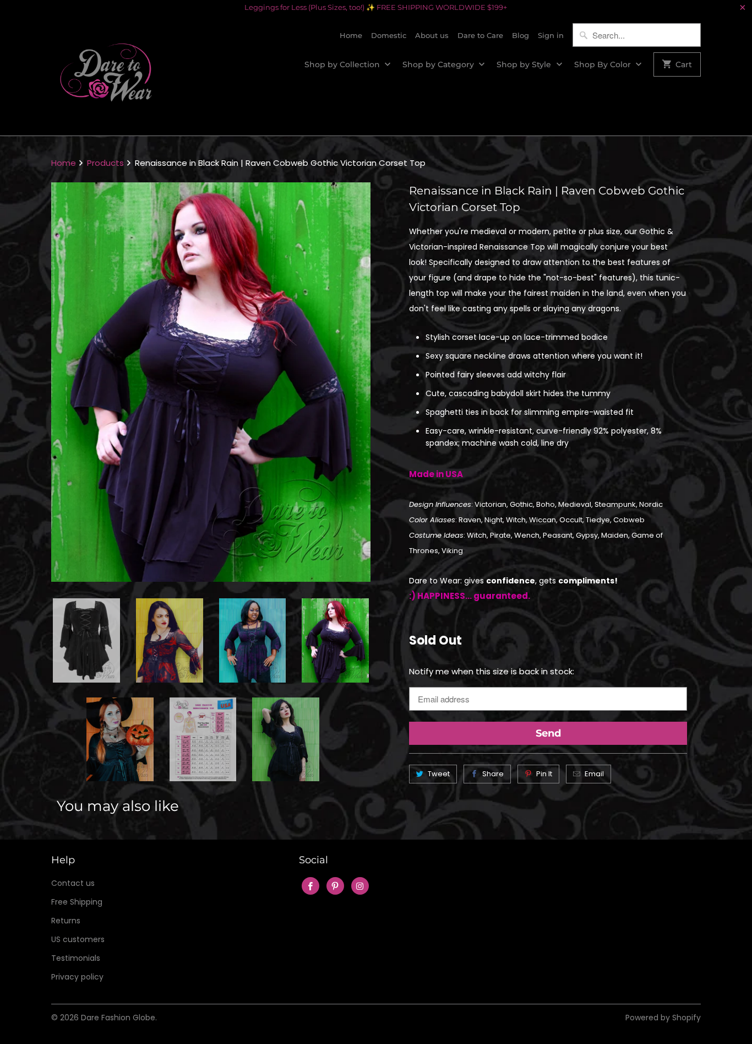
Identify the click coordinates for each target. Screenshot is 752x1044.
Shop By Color (603, 64)
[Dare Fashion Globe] (106, 75)
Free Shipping (76, 901)
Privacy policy (77, 976)
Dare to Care (480, 35)
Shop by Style (525, 64)
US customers (78, 939)
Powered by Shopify (663, 1017)
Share (493, 774)
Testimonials (75, 958)
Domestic (388, 35)
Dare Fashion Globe (118, 1017)
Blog (520, 35)
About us (432, 35)
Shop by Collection (343, 64)
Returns (65, 920)
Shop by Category (439, 64)
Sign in (551, 35)
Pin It (544, 774)
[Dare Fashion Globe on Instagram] (360, 886)
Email (594, 774)
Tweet (439, 774)
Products (105, 163)
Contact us (73, 883)
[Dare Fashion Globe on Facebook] (310, 886)
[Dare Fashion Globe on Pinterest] (335, 886)
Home (351, 35)
